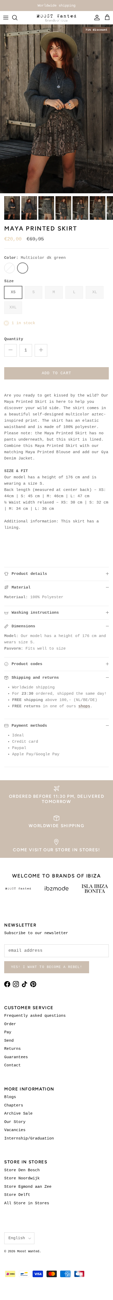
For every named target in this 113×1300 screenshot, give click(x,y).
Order (10, 1024)
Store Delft (17, 1195)
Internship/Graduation (29, 1138)
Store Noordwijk (22, 1178)
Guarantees (16, 1057)
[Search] (17, 17)
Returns (12, 1049)
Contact (12, 1065)
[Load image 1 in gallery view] (56, 109)
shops (84, 706)
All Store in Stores (26, 1203)
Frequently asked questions (35, 1016)
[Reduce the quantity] (10, 350)
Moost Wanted (28, 1251)
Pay (7, 1032)
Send (9, 1041)
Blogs (10, 1097)
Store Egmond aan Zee (28, 1187)
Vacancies (14, 1130)
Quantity (13, 339)
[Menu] (6, 17)
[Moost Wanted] (56, 18)
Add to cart (56, 373)
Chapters (13, 1105)
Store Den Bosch (22, 1170)
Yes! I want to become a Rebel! (46, 967)
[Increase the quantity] (41, 350)
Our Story (14, 1122)
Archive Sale (18, 1113)
